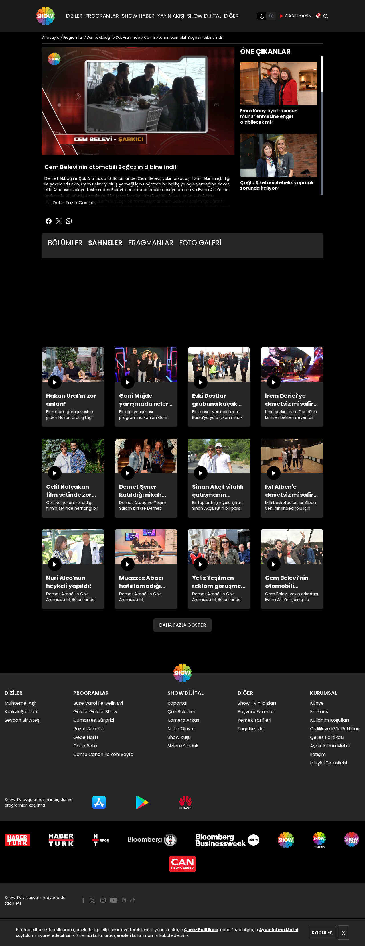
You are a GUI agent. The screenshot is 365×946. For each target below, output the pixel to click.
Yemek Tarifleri (254, 720)
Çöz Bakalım (181, 711)
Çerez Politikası (201, 930)
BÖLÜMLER (65, 243)
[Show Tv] (45, 16)
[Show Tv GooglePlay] (142, 802)
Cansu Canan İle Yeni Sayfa (103, 754)
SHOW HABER (138, 15)
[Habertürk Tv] (61, 840)
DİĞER (231, 15)
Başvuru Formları (256, 711)
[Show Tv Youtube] (113, 900)
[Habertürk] (17, 840)
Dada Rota (85, 746)
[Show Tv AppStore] (99, 802)
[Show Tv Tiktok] (132, 900)
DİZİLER (74, 15)
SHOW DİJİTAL (204, 15)
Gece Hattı (85, 737)
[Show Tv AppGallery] (186, 802)
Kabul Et (322, 932)
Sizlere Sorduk (182, 746)
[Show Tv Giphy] (124, 900)
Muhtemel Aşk (20, 703)
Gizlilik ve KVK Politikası (335, 728)
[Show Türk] (319, 840)
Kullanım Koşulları (329, 720)
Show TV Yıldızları (257, 703)
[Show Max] (352, 840)
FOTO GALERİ (200, 243)
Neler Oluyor (181, 728)
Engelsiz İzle (251, 728)
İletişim (318, 754)
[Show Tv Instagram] (103, 900)
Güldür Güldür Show (95, 711)
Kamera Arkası (183, 720)
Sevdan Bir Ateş (22, 720)
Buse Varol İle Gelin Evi (98, 703)
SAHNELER (105, 243)
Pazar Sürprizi (88, 728)
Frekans (319, 711)
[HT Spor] (100, 840)
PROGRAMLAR (102, 15)
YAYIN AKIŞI (170, 15)
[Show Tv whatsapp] (69, 221)
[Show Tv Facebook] (83, 900)
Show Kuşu (179, 737)
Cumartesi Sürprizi (93, 720)
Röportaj (177, 703)
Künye (317, 703)
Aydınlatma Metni (278, 930)
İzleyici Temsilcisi (328, 763)
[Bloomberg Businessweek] (227, 840)
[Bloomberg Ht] (152, 840)
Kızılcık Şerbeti (21, 711)
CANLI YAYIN (298, 16)
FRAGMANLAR (150, 243)
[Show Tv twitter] (59, 221)
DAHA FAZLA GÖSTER (182, 625)
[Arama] (325, 16)
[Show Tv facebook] (48, 221)
